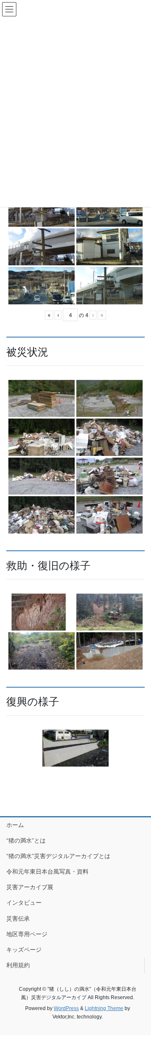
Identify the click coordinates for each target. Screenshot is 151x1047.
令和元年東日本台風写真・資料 (47, 871)
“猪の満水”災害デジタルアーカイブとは (58, 856)
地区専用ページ (26, 934)
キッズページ (24, 949)
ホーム (15, 825)
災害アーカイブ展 (29, 887)
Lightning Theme (104, 1008)
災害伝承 (18, 918)
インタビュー (24, 902)
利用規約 (18, 965)
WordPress (66, 1008)
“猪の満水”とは (26, 840)
